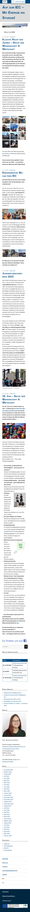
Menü (4, 1)
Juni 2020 (7, 787)
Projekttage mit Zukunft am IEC (13, 701)
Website (6, 153)
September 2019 (8, 804)
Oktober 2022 (8, 772)
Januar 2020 (7, 795)
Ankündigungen (8, 846)
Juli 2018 (6, 825)
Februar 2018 (8, 835)
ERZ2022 (11, 531)
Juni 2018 (7, 827)
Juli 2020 (6, 784)
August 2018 (7, 823)
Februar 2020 (8, 793)
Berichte (6, 848)
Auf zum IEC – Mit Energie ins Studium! (13, 12)
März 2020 (7, 791)
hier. (18, 623)
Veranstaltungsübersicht (9, 870)
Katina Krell (12, 37)
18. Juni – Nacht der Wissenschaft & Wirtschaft (13, 399)
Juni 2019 (7, 810)
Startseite (5, 859)
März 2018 (7, 833)
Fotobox (4, 866)
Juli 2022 (6, 776)
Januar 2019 (7, 818)
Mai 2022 (6, 780)
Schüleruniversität (18, 663)
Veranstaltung (8, 850)
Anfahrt (4, 874)
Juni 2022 (7, 778)
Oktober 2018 (8, 821)
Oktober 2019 (8, 801)
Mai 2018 (6, 829)
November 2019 (8, 799)
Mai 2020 (6, 789)
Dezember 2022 (8, 770)
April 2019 (7, 814)
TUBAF (18, 2)
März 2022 (7, 782)
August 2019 (7, 806)
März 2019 (7, 816)
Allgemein (7, 844)
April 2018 (7, 831)
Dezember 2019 (8, 797)
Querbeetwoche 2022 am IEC (12, 699)
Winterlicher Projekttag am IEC (12, 693)
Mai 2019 (6, 812)
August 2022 (7, 774)
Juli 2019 (6, 808)
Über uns (5, 863)
